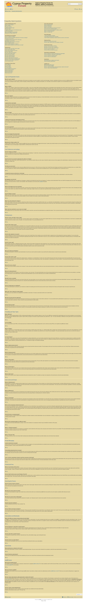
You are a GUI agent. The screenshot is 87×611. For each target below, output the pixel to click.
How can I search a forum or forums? (50, 45)
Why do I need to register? (9, 24)
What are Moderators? (48, 25)
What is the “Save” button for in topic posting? (12, 58)
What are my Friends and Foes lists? (50, 41)
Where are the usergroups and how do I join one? (52, 27)
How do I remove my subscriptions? (50, 56)
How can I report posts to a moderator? (11, 57)
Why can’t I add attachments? (10, 55)
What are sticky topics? (9, 70)
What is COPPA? (8, 25)
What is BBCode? (8, 64)
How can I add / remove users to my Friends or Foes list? (53, 42)
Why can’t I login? (8, 28)
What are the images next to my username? (12, 41)
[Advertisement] (43, 16)
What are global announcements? (10, 68)
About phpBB (9, 564)
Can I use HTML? (8, 65)
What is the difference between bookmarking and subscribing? (54, 53)
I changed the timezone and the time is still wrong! (13, 39)
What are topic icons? (8, 72)
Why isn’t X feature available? (49, 65)
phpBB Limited (35, 563)
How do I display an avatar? (9, 42)
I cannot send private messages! (49, 35)
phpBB (41, 181)
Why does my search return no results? (50, 46)
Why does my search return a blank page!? (51, 47)
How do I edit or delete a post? (10, 49)
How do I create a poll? (9, 51)
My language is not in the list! (9, 40)
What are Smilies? (8, 66)
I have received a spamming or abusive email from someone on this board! (56, 37)
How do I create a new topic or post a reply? (12, 48)
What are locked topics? (9, 71)
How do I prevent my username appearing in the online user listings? (16, 37)
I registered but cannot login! (9, 27)
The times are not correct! (9, 38)
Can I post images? (8, 67)
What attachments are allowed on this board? (51, 60)
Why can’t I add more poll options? (10, 52)
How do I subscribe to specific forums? (50, 55)
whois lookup (7, 579)
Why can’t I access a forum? (9, 54)
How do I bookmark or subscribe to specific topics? (52, 54)
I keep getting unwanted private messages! (51, 36)
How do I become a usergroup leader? (50, 28)
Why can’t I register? (8, 26)
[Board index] (20, 4)
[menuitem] (11, 9)
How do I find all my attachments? (49, 61)
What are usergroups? (48, 26)
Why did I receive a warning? (10, 56)
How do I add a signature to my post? (11, 50)
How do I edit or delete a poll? (10, 53)
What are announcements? (9, 69)
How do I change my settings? (10, 36)
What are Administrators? (48, 24)
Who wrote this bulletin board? (49, 64)
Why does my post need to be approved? (12, 59)
